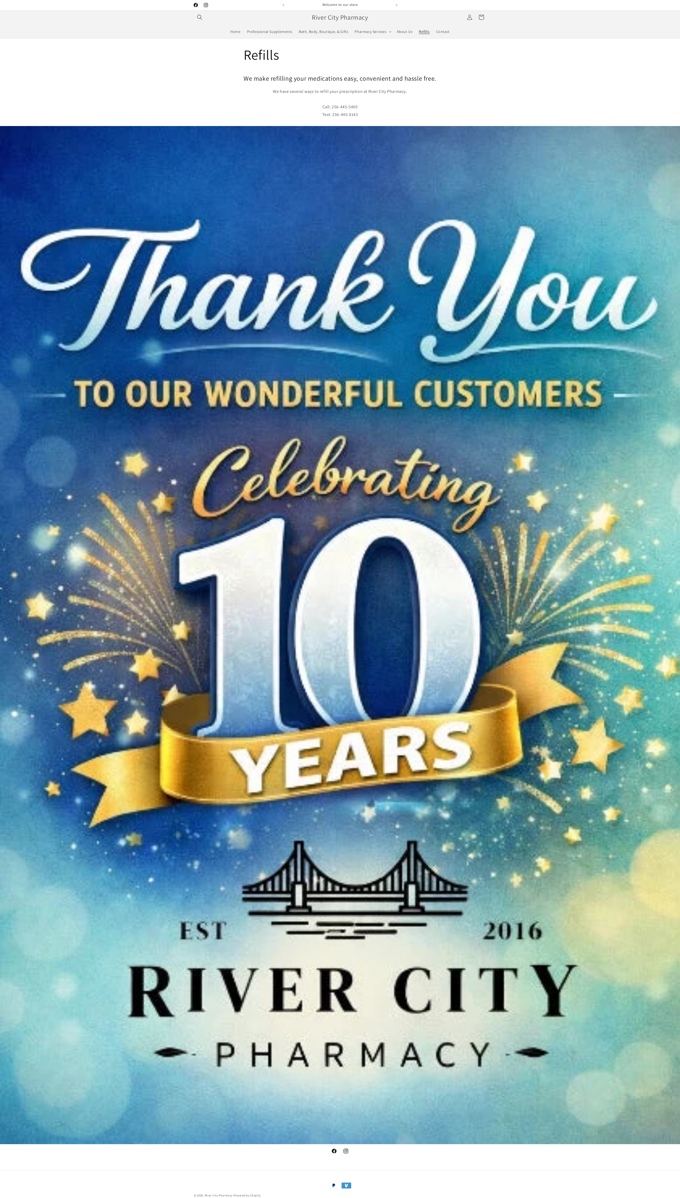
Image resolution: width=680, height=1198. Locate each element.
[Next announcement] (396, 5)
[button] (200, 17)
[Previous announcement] (283, 5)
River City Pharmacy (219, 1195)
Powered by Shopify (247, 1195)
